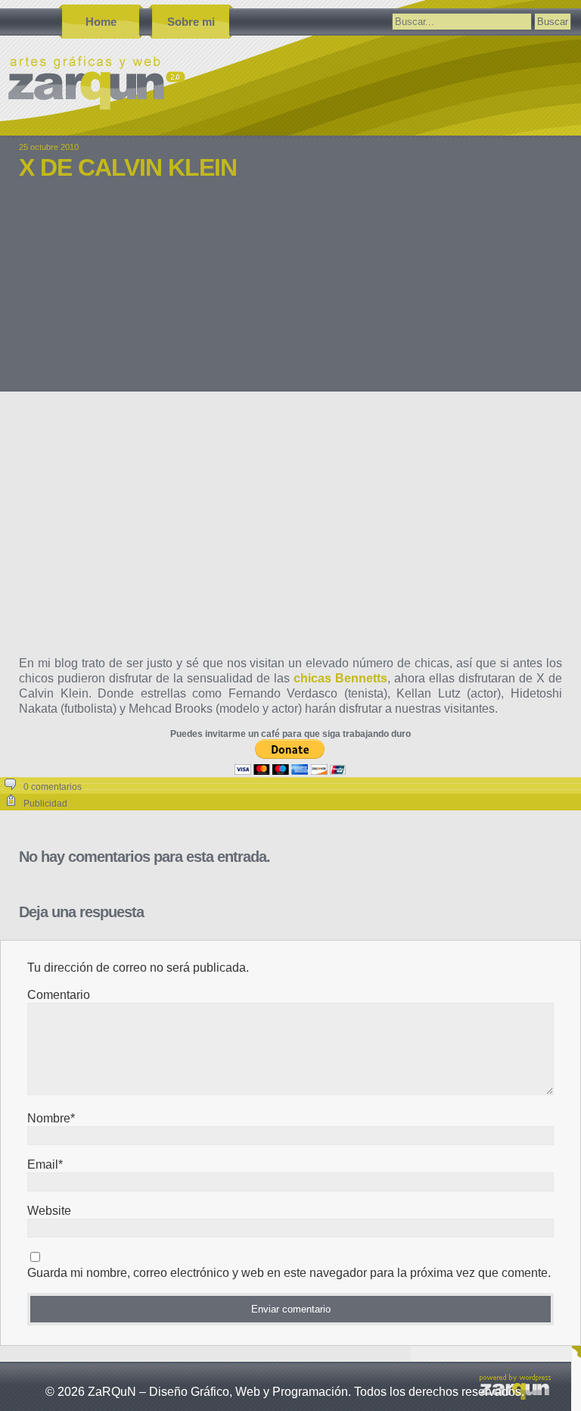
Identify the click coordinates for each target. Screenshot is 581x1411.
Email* (45, 1164)
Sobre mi (191, 21)
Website (49, 1210)
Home (101, 21)
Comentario (58, 994)
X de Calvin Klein (128, 167)
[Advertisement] (290, 297)
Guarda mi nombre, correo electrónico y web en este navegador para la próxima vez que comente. (289, 1272)
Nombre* (51, 1118)
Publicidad (45, 803)
